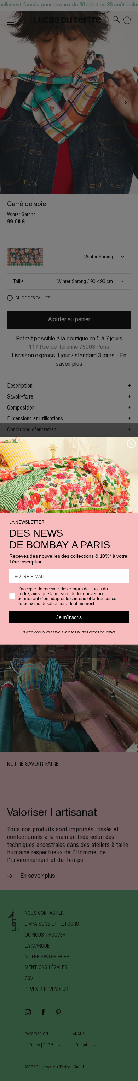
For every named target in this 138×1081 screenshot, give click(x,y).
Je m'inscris (69, 617)
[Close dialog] (131, 443)
